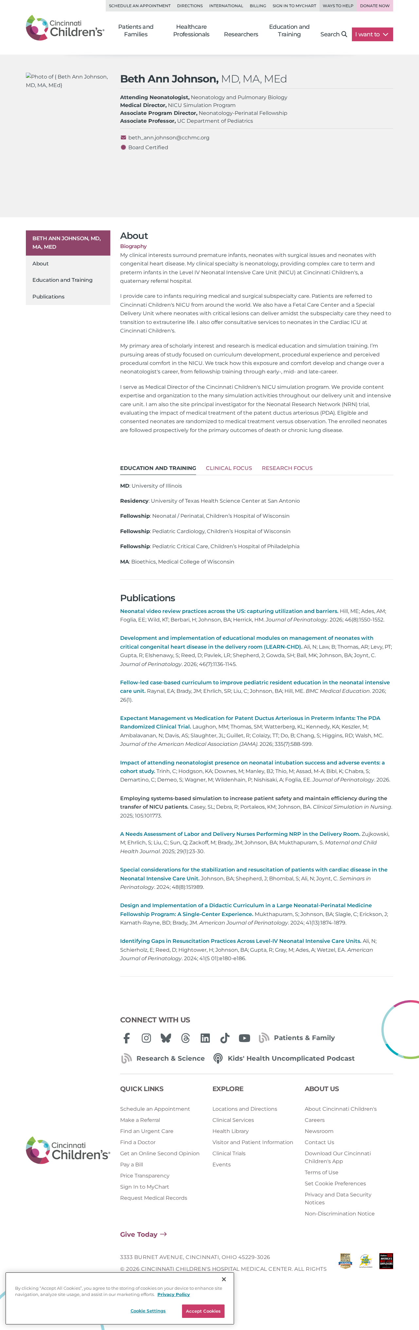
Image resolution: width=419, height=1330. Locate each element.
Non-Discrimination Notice (340, 1214)
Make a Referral (140, 1120)
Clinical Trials (229, 1153)
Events (221, 1164)
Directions (190, 5)
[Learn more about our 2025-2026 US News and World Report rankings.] (345, 1269)
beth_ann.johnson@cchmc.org (169, 138)
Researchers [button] (241, 34)
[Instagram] (146, 1038)
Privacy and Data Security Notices (338, 1199)
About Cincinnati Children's (341, 1109)
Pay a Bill (131, 1164)
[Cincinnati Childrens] (68, 1150)
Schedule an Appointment (140, 5)
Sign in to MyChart (294, 5)
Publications (48, 297)
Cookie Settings (148, 1310)
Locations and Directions (244, 1109)
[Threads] (185, 1038)
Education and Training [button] (289, 30)
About (40, 264)
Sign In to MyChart (144, 1187)
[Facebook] (126, 1038)
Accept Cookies (203, 1311)
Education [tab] (158, 468)
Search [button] (329, 34)
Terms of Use (321, 1172)
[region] (119, 1298)
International (226, 5)
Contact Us (319, 1142)
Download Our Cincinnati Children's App (338, 1157)
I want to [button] (368, 34)
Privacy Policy (173, 1294)
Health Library (230, 1131)
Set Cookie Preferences (335, 1183)
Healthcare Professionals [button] (191, 30)
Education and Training (62, 280)
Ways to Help (338, 5)
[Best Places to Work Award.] (366, 1269)
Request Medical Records (153, 1198)
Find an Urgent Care (146, 1131)
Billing (258, 5)
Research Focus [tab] (287, 468)
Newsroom (319, 1131)
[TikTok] (224, 1038)
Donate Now (375, 5)
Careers (315, 1120)
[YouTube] (244, 1038)
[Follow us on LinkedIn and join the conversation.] (205, 1038)
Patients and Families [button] (136, 30)
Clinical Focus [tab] (229, 468)
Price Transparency (145, 1176)
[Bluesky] (166, 1038)
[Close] (224, 1279)
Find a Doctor (137, 1142)
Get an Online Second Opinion (160, 1153)
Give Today (138, 1234)
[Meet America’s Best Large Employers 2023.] (386, 1269)
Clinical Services (233, 1120)
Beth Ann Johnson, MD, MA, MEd (66, 242)
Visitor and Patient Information (252, 1142)
